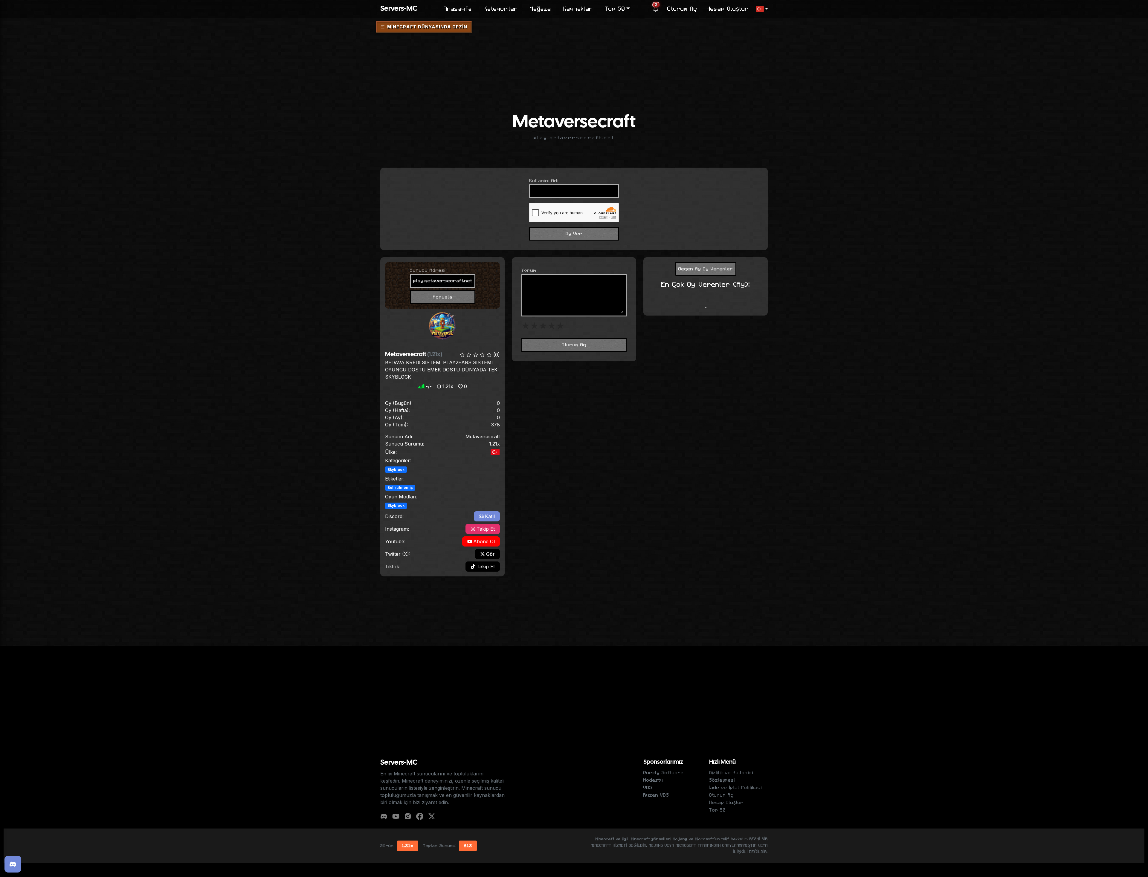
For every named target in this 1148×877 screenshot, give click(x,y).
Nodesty (653, 780)
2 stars (534, 326)
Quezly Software (663, 772)
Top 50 (717, 810)
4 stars (551, 326)
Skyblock (395, 469)
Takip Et (486, 529)
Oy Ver (574, 233)
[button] (762, 9)
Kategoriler (501, 9)
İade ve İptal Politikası (735, 787)
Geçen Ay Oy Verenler (705, 269)
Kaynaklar (578, 9)
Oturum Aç (682, 9)
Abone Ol (484, 541)
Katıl (490, 516)
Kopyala (442, 297)
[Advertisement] (574, 52)
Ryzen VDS (656, 795)
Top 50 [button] (615, 9)
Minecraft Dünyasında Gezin (427, 26)
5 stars (560, 326)
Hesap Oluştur (728, 9)
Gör (490, 554)
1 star (525, 326)
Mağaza (540, 9)
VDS (647, 787)
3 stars (543, 326)
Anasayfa (458, 9)
